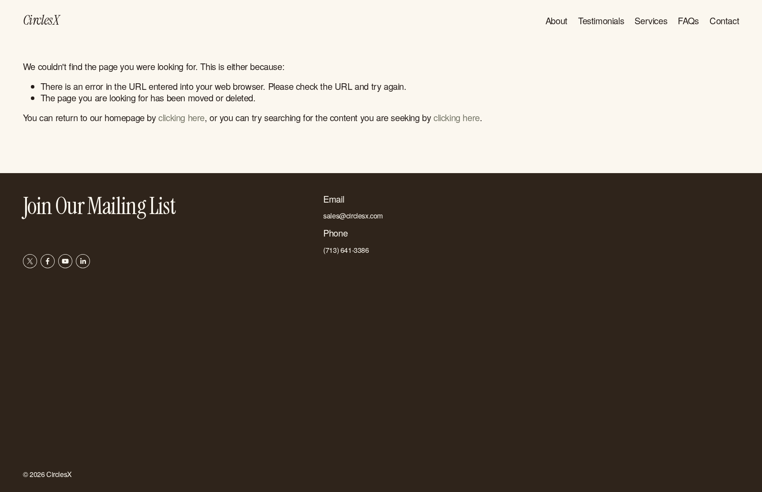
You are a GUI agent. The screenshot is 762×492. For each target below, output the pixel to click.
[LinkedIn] (83, 261)
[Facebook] (48, 261)
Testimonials (601, 20)
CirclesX (41, 20)
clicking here (181, 117)
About (556, 20)
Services (651, 20)
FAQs (688, 20)
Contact (724, 20)
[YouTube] (65, 261)
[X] (30, 261)
